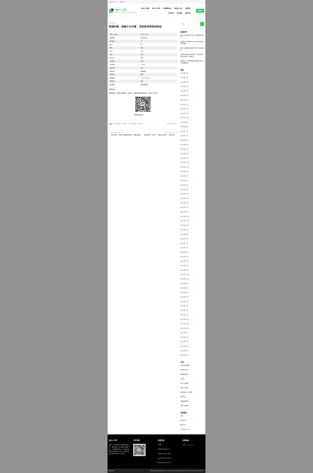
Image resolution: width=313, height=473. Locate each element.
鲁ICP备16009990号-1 (165, 463)
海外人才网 (121, 9)
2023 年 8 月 (184, 234)
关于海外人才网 (113, 2)
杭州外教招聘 (117, 124)
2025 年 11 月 (184, 113)
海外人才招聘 (145, 8)
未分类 (182, 379)
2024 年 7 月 (184, 185)
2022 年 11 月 (184, 274)
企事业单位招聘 (185, 365)
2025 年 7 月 (184, 131)
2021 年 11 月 (184, 324)
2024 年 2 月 (184, 207)
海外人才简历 (156, 8)
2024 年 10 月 (184, 171)
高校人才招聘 (184, 406)
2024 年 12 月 (184, 163)
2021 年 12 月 (184, 319)
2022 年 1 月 (184, 315)
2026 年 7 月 (184, 77)
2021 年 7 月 (184, 342)
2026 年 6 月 (184, 82)
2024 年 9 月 (184, 176)
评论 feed (183, 425)
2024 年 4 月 (184, 198)
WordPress (200, 471)
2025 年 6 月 (184, 136)
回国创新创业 (167, 8)
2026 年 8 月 (184, 73)
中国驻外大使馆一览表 (164, 454)
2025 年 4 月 (184, 145)
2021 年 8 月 (184, 337)
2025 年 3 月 (184, 149)
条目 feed (183, 420)
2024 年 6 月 (184, 189)
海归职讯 (188, 8)
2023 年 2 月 (184, 261)
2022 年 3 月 (184, 306)
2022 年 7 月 (184, 292)
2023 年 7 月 (184, 239)
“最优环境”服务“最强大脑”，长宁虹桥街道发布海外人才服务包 (191, 55)
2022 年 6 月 (184, 297)
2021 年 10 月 (184, 328)
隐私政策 (111, 471)
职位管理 (179, 13)
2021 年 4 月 (184, 355)
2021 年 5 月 (184, 351)
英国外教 (140, 124)
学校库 (184, 445)
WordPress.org (184, 429)
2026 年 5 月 (184, 86)
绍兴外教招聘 (132, 124)
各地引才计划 (178, 8)
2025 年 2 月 (184, 154)
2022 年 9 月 (184, 283)
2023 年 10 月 (184, 225)
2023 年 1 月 (184, 265)
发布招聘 (200, 11)
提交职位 (188, 13)
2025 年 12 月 (184, 109)
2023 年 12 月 (184, 216)
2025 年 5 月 (184, 140)
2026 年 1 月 (184, 104)
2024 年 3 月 (184, 203)
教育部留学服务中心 (164, 449)
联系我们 (122, 2)
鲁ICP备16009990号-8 (165, 458)
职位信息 (171, 13)
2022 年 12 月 (184, 270)
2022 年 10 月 (184, 279)
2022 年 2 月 (184, 310)
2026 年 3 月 (184, 95)
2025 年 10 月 (184, 118)
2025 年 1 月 (184, 158)
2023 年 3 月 (184, 257)
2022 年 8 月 (184, 288)
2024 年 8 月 (184, 180)
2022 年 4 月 (184, 301)
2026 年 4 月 (184, 91)
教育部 (160, 445)
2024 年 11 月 (184, 167)
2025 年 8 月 (184, 127)
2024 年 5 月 (184, 194)
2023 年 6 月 (184, 243)
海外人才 (191, 445)
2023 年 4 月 (184, 252)
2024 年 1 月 (184, 212)
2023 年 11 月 (184, 221)
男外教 (125, 124)
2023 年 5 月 (184, 248)
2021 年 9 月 (184, 333)
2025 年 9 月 (184, 122)
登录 (181, 416)
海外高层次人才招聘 (186, 392)
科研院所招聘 (184, 401)
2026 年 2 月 (184, 100)
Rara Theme (185, 471)
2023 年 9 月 (184, 230)
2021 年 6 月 (184, 346)
